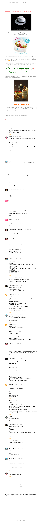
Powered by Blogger (22, 520)
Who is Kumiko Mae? (16, 2)
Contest (9, 120)
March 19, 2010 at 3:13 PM (18, 358)
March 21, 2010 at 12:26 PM (14, 440)
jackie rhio (10, 258)
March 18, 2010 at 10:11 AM (26, 229)
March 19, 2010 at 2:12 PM (18, 285)
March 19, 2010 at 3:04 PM (17, 343)
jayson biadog (11, 384)
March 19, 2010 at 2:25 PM (19, 314)
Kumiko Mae (17, 120)
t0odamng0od (11, 285)
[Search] (36, 3)
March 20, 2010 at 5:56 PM (14, 400)
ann (9, 367)
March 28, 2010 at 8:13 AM (17, 472)
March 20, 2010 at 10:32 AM (18, 384)
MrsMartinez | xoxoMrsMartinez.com (15, 229)
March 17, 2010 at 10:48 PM (24, 189)
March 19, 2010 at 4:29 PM (14, 367)
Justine (10, 200)
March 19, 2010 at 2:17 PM (17, 294)
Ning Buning (11, 294)
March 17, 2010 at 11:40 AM (19, 161)
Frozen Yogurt (12, 120)
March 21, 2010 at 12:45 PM (19, 448)
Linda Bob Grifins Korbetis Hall (14, 189)
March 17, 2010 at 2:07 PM (19, 174)
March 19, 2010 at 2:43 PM (17, 324)
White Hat (24, 120)
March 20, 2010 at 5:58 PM (17, 416)
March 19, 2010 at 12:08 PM (17, 277)
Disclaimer (24, 2)
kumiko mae (11, 136)
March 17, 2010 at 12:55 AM (17, 150)
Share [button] (6, 119)
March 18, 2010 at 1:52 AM (15, 219)
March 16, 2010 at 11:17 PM (16, 142)
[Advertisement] (21, 506)
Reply (10, 134)
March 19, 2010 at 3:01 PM (17, 331)
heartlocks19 (11, 416)
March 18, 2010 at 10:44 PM (17, 258)
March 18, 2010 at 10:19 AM (26, 238)
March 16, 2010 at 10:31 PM (17, 136)
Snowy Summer (11, 161)
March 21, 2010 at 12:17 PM (18, 424)
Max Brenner (21, 120)
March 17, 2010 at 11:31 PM (15, 200)
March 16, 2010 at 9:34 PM (16, 126)
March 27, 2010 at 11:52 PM (17, 467)
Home (10, 2)
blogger (9, 60)
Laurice (10, 126)
